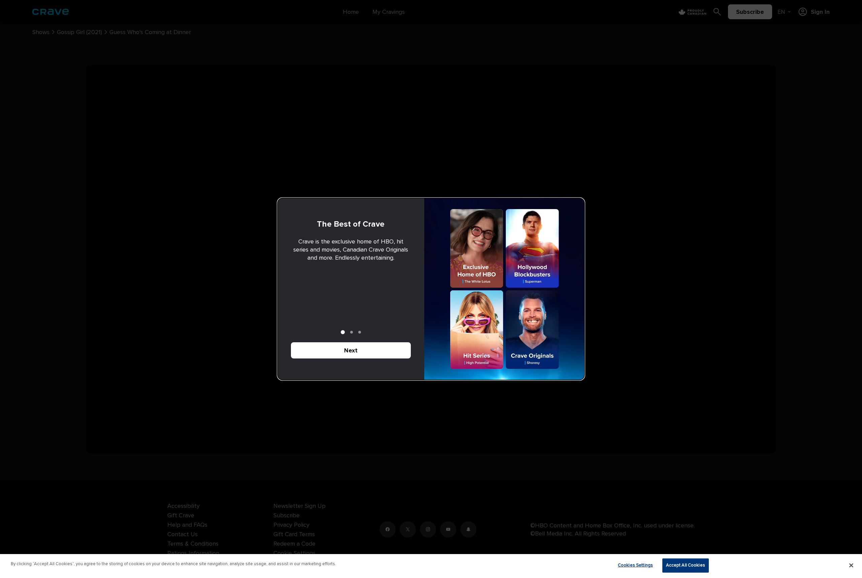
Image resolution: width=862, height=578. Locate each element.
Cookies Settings (635, 565)
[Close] (851, 565)
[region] (431, 566)
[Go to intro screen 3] (359, 332)
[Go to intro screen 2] (351, 332)
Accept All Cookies (685, 565)
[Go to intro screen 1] (343, 332)
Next (351, 350)
